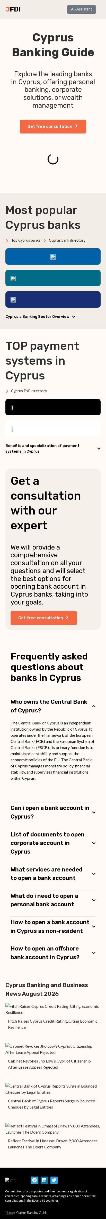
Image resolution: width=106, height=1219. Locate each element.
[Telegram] (34, 1180)
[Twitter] (54, 1180)
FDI (15, 9)
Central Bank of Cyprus (38, 722)
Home (9, 1213)
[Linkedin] (44, 1180)
